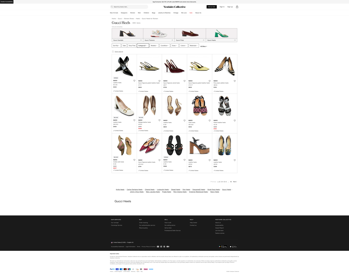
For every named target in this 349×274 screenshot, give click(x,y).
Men (139, 13)
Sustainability (219, 225)
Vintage (175, 13)
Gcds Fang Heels (213, 189)
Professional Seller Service (172, 231)
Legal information (130, 246)
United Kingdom (118, 271)
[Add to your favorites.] (134, 81)
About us (218, 223)
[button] (237, 7)
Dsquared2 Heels (198, 189)
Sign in (222, 7)
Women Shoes (129, 18)
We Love (184, 13)
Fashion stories (219, 233)
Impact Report (219, 228)
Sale (191, 13)
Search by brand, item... (121, 7)
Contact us (193, 225)
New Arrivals (114, 13)
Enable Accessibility (7, 2)
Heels (138, 18)
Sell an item (211, 7)
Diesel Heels (175, 189)
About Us (198, 13)
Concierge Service (116, 225)
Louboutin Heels (163, 189)
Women (132, 13)
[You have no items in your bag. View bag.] (237, 7)
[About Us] (202, 13)
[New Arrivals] (119, 13)
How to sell (168, 223)
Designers (124, 13)
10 (231, 182)
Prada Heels (166, 192)
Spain (138, 271)
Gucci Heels (226, 189)
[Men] (142, 13)
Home (114, 18)
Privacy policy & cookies (148, 246)
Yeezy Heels (214, 192)
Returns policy (143, 228)
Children (146, 13)
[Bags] (156, 13)
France (111, 271)
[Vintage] (179, 13)
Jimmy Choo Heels (137, 192)
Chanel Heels (150, 189)
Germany (133, 271)
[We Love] (188, 13)
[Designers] (129, 13)
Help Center (193, 223)
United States (126, 271)
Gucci (120, 18)
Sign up (230, 7)
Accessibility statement (117, 246)
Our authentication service (147, 225)
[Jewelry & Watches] (172, 13)
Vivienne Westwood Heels (198, 192)
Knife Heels (120, 189)
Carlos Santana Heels (134, 189)
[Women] (136, 13)
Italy (142, 271)
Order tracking (143, 223)
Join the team (219, 231)
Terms (138, 246)
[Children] (150, 13)
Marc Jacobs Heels (153, 192)
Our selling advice (170, 225)
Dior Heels (186, 189)
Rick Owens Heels (180, 192)
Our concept (115, 223)
